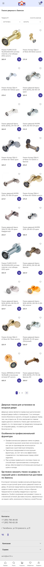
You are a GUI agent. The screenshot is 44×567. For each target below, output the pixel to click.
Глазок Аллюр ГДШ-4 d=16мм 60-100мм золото (32, 194)
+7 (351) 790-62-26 (10, 522)
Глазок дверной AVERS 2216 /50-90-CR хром (31, 125)
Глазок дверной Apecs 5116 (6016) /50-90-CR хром (31, 90)
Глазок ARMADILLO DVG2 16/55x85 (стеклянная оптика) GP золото (11, 375)
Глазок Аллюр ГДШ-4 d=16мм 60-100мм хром (10, 89)
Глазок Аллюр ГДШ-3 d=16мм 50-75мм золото (11, 338)
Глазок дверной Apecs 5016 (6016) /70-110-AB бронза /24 (31, 375)
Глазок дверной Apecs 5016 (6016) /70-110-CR (10, 125)
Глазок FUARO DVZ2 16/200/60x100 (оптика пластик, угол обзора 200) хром (10, 266)
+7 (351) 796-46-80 (10, 520)
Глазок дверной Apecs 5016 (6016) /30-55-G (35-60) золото (32, 303)
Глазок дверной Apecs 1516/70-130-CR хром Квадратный (10, 229)
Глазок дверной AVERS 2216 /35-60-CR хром (31, 228)
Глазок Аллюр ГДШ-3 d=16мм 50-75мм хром (10, 158)
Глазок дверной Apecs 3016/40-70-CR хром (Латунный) (31, 339)
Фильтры (26, 22)
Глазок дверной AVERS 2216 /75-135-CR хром (10, 194)
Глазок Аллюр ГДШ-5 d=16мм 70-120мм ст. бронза (30, 159)
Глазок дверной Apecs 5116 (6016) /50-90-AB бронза (31, 265)
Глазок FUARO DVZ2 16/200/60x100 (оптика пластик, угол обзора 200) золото (10, 53)
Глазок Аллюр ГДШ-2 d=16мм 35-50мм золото (32, 51)
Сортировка (6, 22)
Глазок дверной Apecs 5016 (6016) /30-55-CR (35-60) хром (10, 303)
